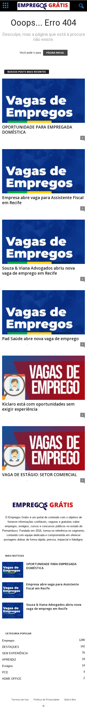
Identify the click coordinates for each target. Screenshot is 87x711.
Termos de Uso (20, 699)
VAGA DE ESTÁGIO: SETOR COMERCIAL (39, 474)
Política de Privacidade (46, 699)
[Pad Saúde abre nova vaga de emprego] (43, 312)
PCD (5, 672)
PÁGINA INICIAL (55, 52)
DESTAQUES (10, 647)
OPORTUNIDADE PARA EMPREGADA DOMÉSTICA (37, 129)
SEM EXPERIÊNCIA (15, 653)
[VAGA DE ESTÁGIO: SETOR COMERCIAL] (43, 448)
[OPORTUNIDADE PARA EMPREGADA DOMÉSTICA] (43, 101)
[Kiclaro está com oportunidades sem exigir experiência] (43, 378)
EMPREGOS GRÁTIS (13, 137)
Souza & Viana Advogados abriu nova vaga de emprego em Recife (38, 270)
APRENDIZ (9, 659)
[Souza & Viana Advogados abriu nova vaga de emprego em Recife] (43, 242)
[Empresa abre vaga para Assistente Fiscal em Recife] (43, 171)
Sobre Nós (70, 699)
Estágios (7, 666)
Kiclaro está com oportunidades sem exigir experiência (38, 406)
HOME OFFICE (11, 678)
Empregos (8, 640)
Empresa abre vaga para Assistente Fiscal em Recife (43, 200)
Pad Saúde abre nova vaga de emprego (40, 338)
